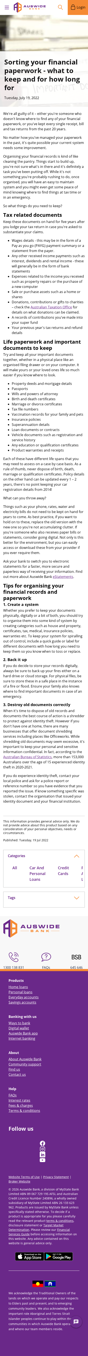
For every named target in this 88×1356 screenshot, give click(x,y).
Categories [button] (16, 855)
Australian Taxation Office (51, 307)
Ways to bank (19, 1023)
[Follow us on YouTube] (43, 1160)
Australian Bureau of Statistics (27, 757)
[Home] (31, 928)
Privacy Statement (56, 1177)
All (14, 867)
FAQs (13, 1095)
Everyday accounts (24, 997)
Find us (14, 1069)
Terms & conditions (24, 1110)
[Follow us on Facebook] (43, 1143)
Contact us (17, 1074)
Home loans (18, 987)
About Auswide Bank (25, 1059)
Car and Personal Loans (37, 873)
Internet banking (22, 1038)
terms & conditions (59, 1221)
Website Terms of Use (24, 1177)
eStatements (63, 576)
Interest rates (19, 1100)
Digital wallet (19, 1028)
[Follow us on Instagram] (43, 1149)
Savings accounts (22, 1002)
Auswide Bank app (23, 1033)
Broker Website (19, 1181)
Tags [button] (11, 897)
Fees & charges (21, 1105)
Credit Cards (63, 870)
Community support (25, 1064)
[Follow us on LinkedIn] (43, 1154)
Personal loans (20, 992)
